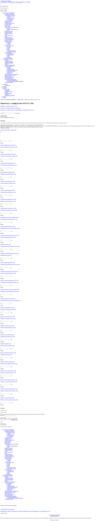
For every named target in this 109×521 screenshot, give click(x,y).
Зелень (8, 49)
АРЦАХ (6, 92)
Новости (4, 96)
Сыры (8, 28)
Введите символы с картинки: (6, 418)
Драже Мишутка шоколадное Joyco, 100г (8, 199)
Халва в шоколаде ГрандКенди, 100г (7, 172)
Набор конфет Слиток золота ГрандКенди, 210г (9, 217)
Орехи (6, 34)
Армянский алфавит (9, 62)
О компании (5, 84)
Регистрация (5, 6)
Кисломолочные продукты (12, 29)
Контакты (5, 87)
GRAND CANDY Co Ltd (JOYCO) (13, 108)
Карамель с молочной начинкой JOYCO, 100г (9, 280)
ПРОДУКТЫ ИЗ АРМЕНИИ (8, 12)
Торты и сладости (8, 40)
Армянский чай (10, 54)
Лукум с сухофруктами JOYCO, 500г (7, 262)
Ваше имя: (2, 415)
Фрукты (8, 46)
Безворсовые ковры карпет (12, 70)
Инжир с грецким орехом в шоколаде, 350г (8, 379)
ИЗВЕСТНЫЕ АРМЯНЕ (10, 95)
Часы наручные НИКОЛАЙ (10, 79)
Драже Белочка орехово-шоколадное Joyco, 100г (9, 253)
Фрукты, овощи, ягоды (9, 45)
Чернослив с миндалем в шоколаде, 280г (8, 370)
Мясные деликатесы (9, 31)
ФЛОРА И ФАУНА (8, 91)
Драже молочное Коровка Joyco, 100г (7, 190)
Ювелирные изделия (9, 82)
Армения (4, 88)
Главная (2, 99)
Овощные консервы (9, 33)
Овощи (8, 47)
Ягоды (8, 48)
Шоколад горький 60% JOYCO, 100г (7, 316)
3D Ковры (9, 67)
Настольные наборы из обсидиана (11, 74)
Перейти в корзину (54, 516)
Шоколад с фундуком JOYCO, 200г (7, 397)
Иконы (6, 480)
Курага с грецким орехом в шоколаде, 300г (8, 388)
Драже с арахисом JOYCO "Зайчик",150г (8, 145)
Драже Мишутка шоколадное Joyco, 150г (8, 208)
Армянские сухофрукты (9, 13)
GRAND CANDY (8, 57)
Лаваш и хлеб (7, 25)
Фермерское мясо (8, 41)
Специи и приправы (9, 38)
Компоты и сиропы (11, 15)
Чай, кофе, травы (8, 52)
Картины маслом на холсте (10, 65)
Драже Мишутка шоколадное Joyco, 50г (8, 154)
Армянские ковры (10, 69)
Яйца (8, 30)
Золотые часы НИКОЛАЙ (12, 80)
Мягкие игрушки (8, 76)
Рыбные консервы (8, 37)
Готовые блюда (8, 22)
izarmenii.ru (14, 505)
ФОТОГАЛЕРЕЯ (8, 93)
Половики (9, 73)
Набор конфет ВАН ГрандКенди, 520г (7, 226)
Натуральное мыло (8, 78)
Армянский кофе (10, 53)
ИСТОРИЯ (7, 89)
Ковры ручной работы (9, 66)
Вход (1, 6)
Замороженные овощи (11, 51)
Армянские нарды (8, 60)
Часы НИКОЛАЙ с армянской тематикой (15, 81)
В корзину (18, 113)
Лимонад (9, 433)
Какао (8, 55)
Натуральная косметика (9, 77)
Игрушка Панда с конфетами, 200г (7, 334)
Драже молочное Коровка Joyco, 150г (7, 181)
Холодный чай (10, 20)
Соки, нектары (10, 19)
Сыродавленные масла (9, 39)
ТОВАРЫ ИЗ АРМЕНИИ (8, 58)
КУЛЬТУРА (7, 90)
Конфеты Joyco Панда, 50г (5, 244)
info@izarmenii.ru (11, 509)
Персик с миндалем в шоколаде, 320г (7, 361)
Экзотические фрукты (11, 50)
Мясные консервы (8, 32)
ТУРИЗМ (7, 94)
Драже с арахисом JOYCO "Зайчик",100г (8, 129)
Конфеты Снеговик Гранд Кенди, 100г (7, 298)
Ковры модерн (10, 72)
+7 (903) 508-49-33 (4, 1)
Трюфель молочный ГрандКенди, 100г (7, 163)
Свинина (9, 43)
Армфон (6, 59)
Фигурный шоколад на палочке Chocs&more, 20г (9, 289)
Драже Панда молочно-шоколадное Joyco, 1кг (9, 271)
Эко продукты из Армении (5, 0)
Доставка (4, 86)
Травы (8, 56)
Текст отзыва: (3, 417)
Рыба (6, 36)
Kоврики (9, 68)
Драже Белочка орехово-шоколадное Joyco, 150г (9, 235)
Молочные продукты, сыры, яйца (11, 27)
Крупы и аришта (8, 24)
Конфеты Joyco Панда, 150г (5, 343)
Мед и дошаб (7, 26)
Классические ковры (11, 71)
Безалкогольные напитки (10, 14)
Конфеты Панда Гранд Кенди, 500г (7, 325)
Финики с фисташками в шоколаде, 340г (8, 352)
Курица (8, 44)
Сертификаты (7, 85)
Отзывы (4, 97)
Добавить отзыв (14, 419)
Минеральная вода (10, 18)
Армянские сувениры (9, 61)
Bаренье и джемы (8, 21)
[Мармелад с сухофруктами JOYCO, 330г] (8, 106)
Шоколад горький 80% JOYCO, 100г (7, 307)
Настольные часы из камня (10, 75)
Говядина (9, 42)
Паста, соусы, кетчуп (9, 35)
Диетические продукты (9, 23)
